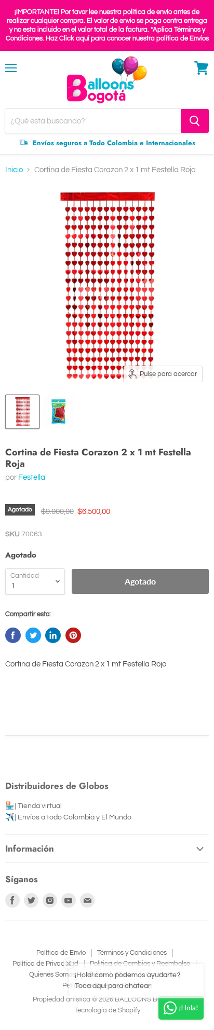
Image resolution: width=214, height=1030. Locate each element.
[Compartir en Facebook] (13, 635)
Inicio (14, 170)
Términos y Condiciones (132, 952)
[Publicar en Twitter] (33, 635)
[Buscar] (195, 121)
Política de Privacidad (45, 963)
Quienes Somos (52, 974)
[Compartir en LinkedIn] (53, 635)
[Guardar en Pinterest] (73, 635)
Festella (31, 477)
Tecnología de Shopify (107, 1010)
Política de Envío (61, 952)
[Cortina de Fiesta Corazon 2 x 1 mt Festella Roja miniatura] (22, 411)
